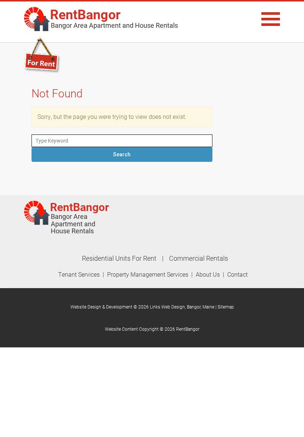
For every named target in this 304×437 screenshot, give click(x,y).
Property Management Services (147, 274)
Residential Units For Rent (119, 258)
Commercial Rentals (198, 258)
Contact (237, 274)
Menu (241, 19)
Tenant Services (79, 274)
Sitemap (226, 307)
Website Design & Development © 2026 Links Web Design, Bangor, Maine (142, 307)
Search (121, 154)
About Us (208, 274)
